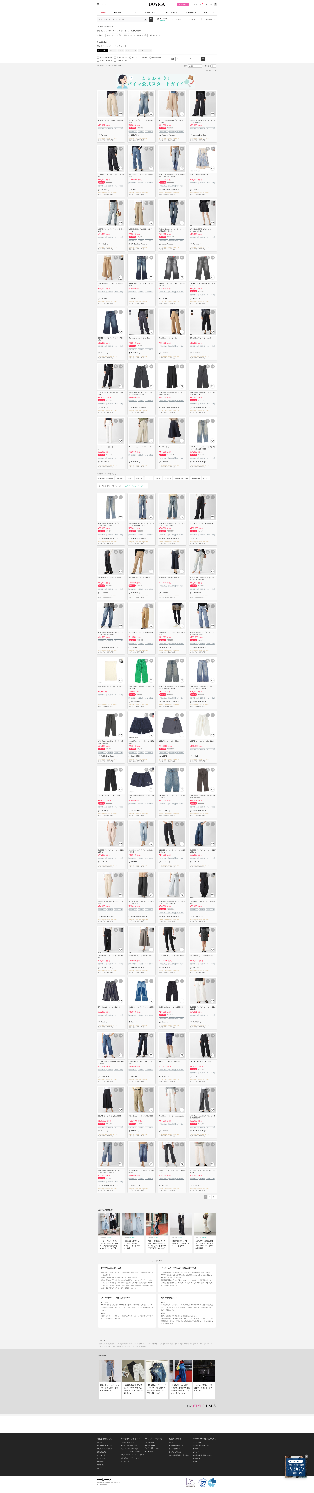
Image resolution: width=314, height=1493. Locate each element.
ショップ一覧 (125, 1461)
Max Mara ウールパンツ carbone (139, 577)
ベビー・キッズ (151, 12)
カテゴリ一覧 (101, 1458)
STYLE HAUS (149, 1451)
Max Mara (120, 478)
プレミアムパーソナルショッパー (131, 1458)
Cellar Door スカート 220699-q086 (140, 956)
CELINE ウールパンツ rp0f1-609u (109, 795)
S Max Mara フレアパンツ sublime (109, 577)
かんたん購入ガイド (175, 1448)
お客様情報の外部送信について (202, 1455)
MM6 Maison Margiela (105, 478)
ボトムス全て (102, 50)
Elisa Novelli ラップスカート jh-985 (110, 686)
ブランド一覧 (101, 1455)
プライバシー (197, 1452)
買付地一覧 (100, 1464)
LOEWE (158, 478)
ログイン (194, 4)
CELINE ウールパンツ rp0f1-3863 (201, 1061)
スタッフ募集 (197, 1442)
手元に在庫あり (107, 60)
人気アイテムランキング (104, 1445)
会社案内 (195, 1461)
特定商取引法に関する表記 (201, 1445)
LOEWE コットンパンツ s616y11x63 (202, 741)
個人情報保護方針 (102, 1484)
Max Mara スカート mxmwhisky (169, 447)
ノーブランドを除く (141, 57)
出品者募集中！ (183, 4)
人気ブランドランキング (104, 1448)
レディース (118, 12)
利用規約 (195, 1448)
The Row (139, 478)
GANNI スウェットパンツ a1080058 (171, 1007)
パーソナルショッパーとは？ (129, 1442)
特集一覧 (99, 1442)
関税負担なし (158, 57)
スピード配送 (123, 60)
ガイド (171, 1442)
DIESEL (206, 478)
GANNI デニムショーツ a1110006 (109, 1007)
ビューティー (191, 12)
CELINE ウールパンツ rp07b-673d (201, 523)
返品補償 (110, 128)
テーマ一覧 (100, 1461)
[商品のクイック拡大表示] (116, 94)
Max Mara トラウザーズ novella (169, 577)
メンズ (133, 12)
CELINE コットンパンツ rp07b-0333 (141, 1116)
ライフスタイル (171, 12)
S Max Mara (196, 478)
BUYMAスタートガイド (176, 1445)
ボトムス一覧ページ (105, 26)
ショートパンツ (131, 50)
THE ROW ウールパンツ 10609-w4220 (172, 956)
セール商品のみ (107, 57)
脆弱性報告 (196, 1458)
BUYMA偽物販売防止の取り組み (179, 1455)
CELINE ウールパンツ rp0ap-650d (109, 1116)
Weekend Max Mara (181, 478)
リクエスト (210, 12)
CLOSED (149, 478)
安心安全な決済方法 (175, 1452)
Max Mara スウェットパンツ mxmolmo (111, 120)
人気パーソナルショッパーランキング (132, 1455)
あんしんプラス (184, 1280)
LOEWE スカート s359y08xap (169, 741)
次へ (214, 1197)
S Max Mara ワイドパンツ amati (200, 338)
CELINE (129, 478)
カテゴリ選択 (176, 19)
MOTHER (168, 478)
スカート (113, 50)
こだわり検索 (207, 19)
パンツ (120, 50)
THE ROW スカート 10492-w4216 (201, 956)
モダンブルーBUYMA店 (105, 140)
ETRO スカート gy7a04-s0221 (200, 174)
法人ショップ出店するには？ (129, 1448)
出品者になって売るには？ (129, 1445)
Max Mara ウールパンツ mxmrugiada (171, 1116)
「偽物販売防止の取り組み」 (115, 1277)
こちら (111, 1285)
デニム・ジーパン (145, 50)
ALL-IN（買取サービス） (152, 1448)
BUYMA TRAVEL (150, 1445)
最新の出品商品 (101, 1452)
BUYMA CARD (149, 1442)
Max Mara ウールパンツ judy (168, 338)
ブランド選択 (191, 19)
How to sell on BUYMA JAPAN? (130, 1452)
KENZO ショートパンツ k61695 (169, 1061)
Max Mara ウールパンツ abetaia (139, 338)
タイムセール (123, 57)
